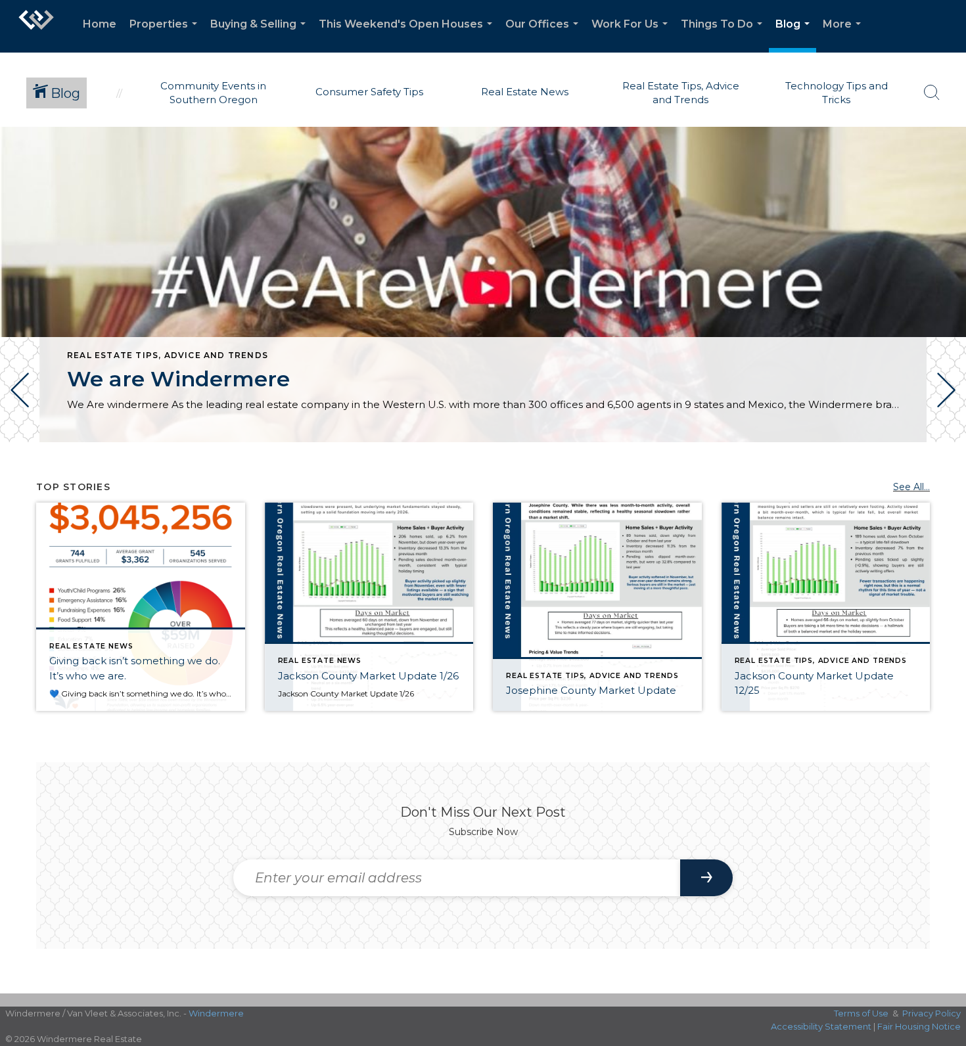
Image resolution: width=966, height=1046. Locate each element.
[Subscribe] (706, 877)
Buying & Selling (260, 35)
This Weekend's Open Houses (408, 35)
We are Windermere (178, 379)
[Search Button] (932, 92)
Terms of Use (861, 1013)
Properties (165, 35)
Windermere (216, 1013)
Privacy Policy (931, 1013)
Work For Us (632, 35)
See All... (911, 487)
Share (945, 478)
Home (99, 24)
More (844, 35)
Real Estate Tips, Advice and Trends (167, 355)
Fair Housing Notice (919, 1026)
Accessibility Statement (821, 1026)
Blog (795, 35)
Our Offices (544, 35)
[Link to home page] (36, 26)
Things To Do (724, 35)
